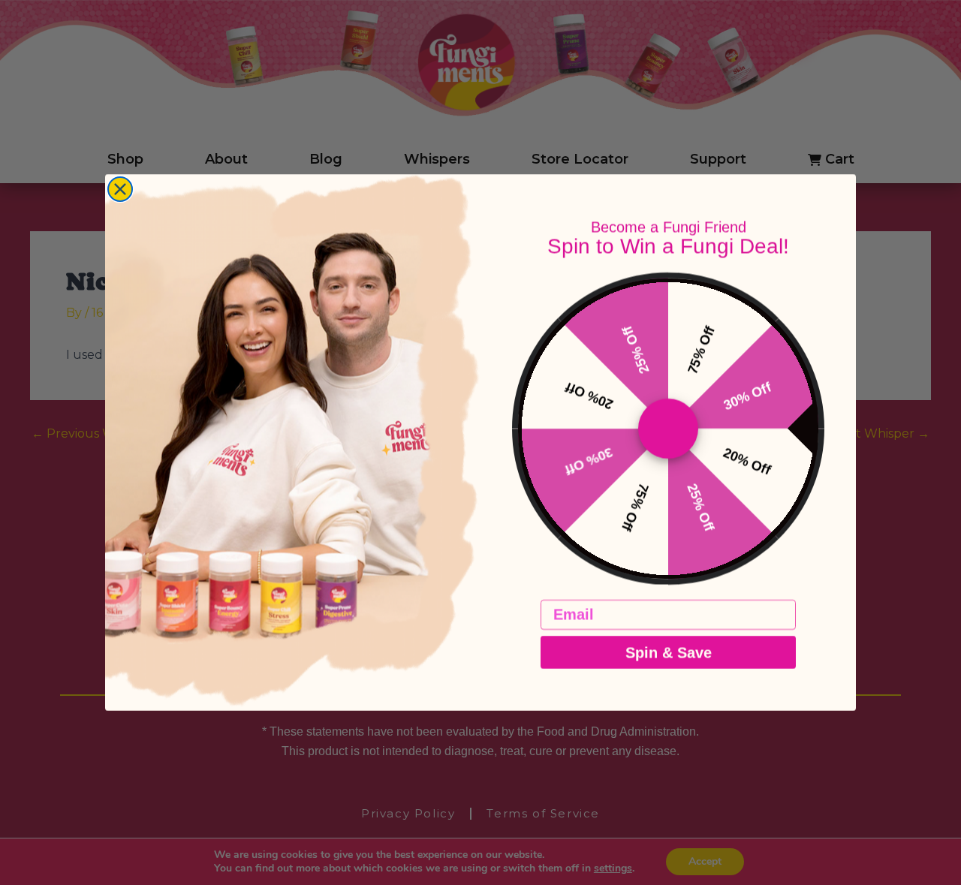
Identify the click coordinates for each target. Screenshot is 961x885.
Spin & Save (668, 652)
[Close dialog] (120, 189)
